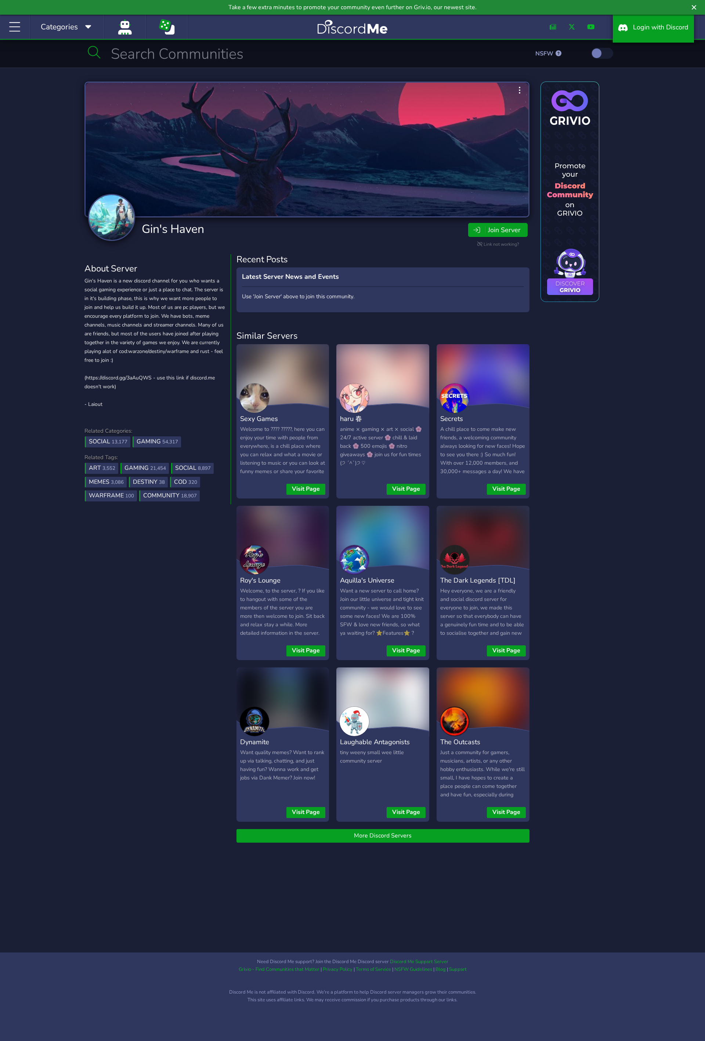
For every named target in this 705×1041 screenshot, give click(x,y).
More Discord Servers (383, 836)
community (170, 495)
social (193, 468)
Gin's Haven (173, 229)
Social (108, 441)
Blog (440, 969)
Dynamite (254, 741)
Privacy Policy (337, 969)
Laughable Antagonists (375, 741)
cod (185, 482)
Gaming (157, 441)
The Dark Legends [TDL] (478, 580)
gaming (145, 468)
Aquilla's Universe (367, 580)
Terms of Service (373, 969)
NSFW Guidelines (413, 969)
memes (106, 482)
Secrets (451, 418)
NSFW (545, 54)
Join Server (504, 230)
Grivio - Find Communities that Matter (279, 969)
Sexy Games (259, 418)
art (102, 468)
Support (458, 969)
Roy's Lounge (260, 580)
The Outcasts (460, 741)
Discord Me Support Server (419, 961)
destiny (149, 482)
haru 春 (351, 418)
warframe (111, 495)
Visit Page (306, 489)
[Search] (94, 52)
